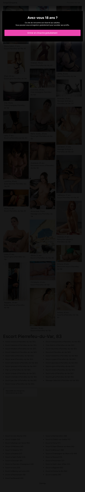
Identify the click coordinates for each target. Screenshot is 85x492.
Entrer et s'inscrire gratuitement (42, 33)
